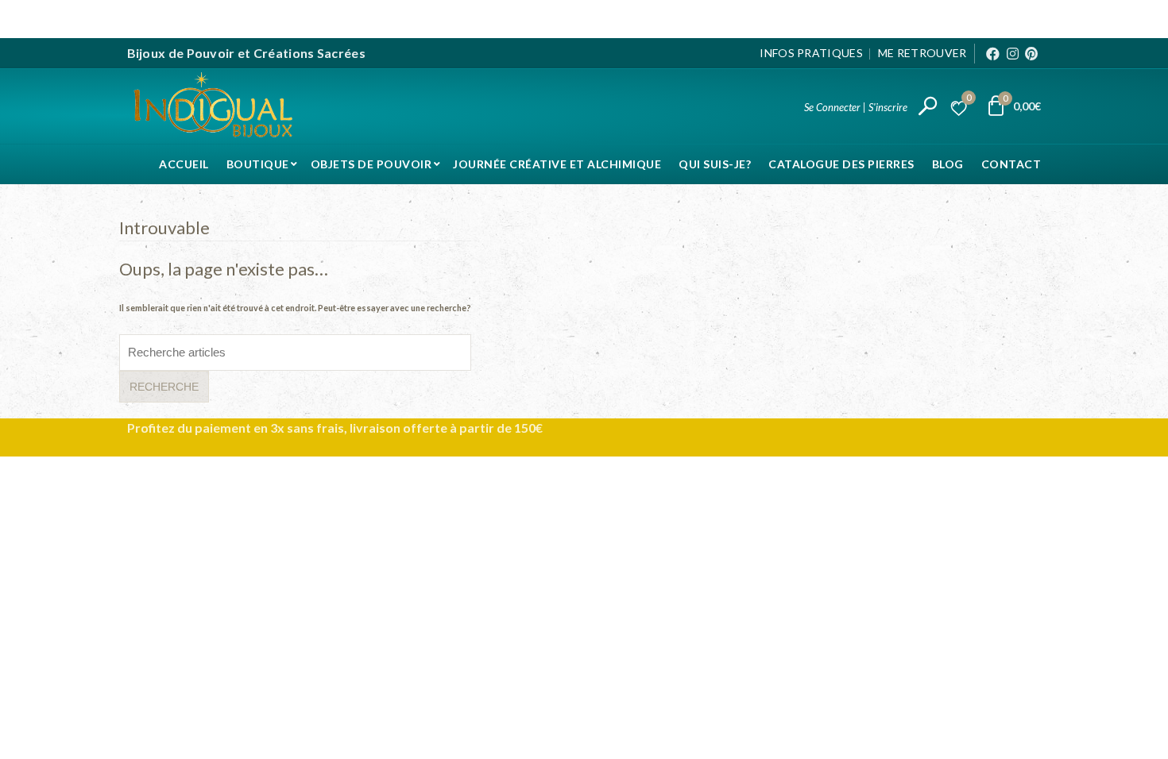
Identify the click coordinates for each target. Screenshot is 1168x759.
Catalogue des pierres (841, 164)
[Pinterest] (1031, 53)
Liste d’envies (968, 99)
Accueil (184, 164)
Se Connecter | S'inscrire (855, 107)
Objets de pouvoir (371, 164)
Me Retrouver (922, 53)
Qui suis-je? (715, 164)
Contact (1011, 164)
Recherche (164, 386)
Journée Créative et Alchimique (557, 164)
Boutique (257, 164)
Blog (948, 164)
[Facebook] (993, 53)
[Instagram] (1013, 53)
